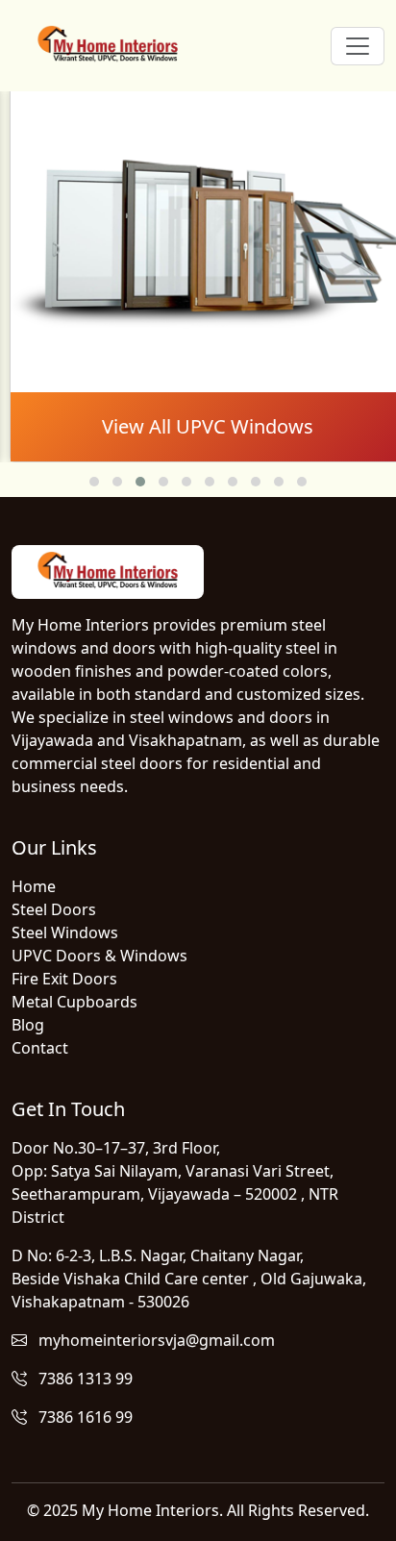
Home (34, 886)
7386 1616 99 (80, 1417)
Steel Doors (54, 909)
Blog (28, 1024)
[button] (94, 481)
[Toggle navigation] (357, 46)
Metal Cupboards (74, 1001)
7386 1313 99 (80, 1378)
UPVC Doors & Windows (99, 955)
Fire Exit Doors (64, 978)
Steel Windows (65, 932)
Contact (40, 1047)
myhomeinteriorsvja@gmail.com (151, 1340)
